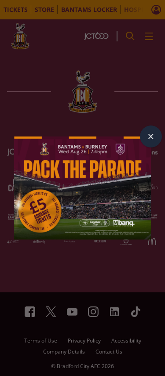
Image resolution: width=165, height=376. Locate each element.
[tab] (150, 136)
